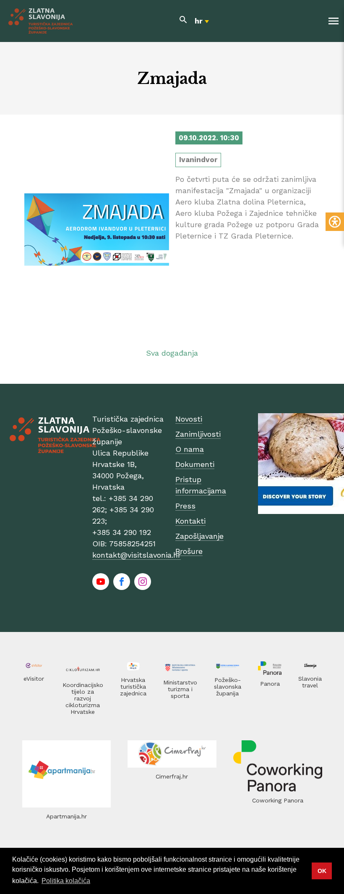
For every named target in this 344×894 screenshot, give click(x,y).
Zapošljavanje (199, 536)
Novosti (188, 418)
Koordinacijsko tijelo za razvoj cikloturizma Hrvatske (83, 698)
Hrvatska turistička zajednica (133, 686)
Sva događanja (172, 353)
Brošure (189, 551)
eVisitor (33, 678)
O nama (189, 449)
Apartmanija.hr (66, 816)
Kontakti (190, 520)
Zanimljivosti (198, 434)
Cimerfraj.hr (172, 776)
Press (185, 505)
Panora (270, 683)
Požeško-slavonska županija (227, 686)
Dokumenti (194, 464)
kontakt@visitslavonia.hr (136, 555)
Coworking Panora (277, 800)
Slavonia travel (310, 682)
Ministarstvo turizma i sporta (180, 689)
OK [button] (322, 871)
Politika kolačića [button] (66, 880)
